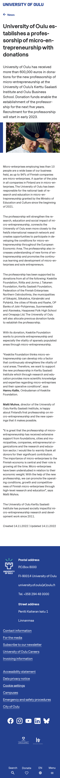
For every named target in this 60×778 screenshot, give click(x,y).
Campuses (10, 693)
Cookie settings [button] (14, 686)
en (42, 772)
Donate (26, 768)
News (11, 15)
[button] (52, 770)
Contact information (17, 631)
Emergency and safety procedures (27, 700)
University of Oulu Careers (21, 652)
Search (12, 768)
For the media (12, 638)
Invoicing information (18, 659)
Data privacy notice (16, 679)
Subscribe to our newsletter (22, 645)
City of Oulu (11, 707)
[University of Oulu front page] (30, 3)
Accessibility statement (19, 672)
